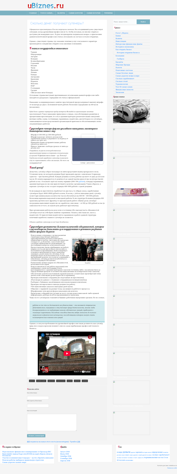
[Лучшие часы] (131, 375)
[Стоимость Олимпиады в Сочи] (131, 151)
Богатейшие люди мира (122, 234)
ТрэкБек (75, 442)
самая (122, 455)
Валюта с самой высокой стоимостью (127, 205)
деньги (32, 381)
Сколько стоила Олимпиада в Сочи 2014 (128, 153)
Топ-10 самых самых (124, 87)
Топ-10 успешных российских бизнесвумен (128, 263)
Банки (118, 36)
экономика (129, 460)
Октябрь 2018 (65, 456)
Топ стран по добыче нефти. (124, 349)
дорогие (133, 452)
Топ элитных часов (120, 377)
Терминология (122, 84)
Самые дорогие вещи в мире (127, 76)
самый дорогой (142, 455)
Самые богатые (93, 13)
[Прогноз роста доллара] (131, 122)
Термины (108, 13)
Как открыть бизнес (124, 49)
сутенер (85, 381)
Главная (33, 13)
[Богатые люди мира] (131, 232)
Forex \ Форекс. (122, 33)
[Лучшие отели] (131, 318)
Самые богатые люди (124, 73)
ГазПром (120, 59)
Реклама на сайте (172, 468)
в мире (120, 452)
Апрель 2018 (65, 461)
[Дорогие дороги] (131, 289)
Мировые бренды (123, 65)
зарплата (51, 381)
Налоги (119, 67)
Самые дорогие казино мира (14, 462)
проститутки (61, 381)
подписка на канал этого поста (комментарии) (48, 442)
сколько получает (122, 457)
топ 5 (163, 457)
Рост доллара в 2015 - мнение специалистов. (129, 125)
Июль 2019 (64, 454)
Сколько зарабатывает (125, 78)
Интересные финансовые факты (129, 44)
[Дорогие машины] (131, 180)
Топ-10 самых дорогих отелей (124, 320)
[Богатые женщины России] (131, 260)
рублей (82, 181)
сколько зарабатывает (160, 455)
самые (127, 455)
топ (158, 457)
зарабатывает (41, 381)
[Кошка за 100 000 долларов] (131, 434)
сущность (140, 457)
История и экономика (125, 47)
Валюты (61, 13)
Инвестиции (121, 41)
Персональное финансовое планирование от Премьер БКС (26, 452)
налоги (149, 452)
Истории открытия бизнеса (128, 53)
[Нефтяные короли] (131, 346)
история (145, 452)
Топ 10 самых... (47, 13)
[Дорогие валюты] (131, 203)
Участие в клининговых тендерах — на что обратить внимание (28, 458)
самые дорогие (133, 455)
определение (157, 452)
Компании (120, 56)
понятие (165, 452)
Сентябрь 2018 (66, 458)
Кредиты (119, 62)
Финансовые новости (124, 90)
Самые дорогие (76, 13)
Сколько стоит (122, 81)
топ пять (122, 460)
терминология (150, 457)
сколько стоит (132, 457)
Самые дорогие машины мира (124, 182)
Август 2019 (65, 452)
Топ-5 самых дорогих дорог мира (125, 291)
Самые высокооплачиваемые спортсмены (128, 406)
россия (70, 381)
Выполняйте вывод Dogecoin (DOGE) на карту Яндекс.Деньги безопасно (27, 455)
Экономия (120, 92)
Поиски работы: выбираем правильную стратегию (23, 460)
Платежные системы (124, 70)
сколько (77, 381)
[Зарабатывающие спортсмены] (131, 404)
